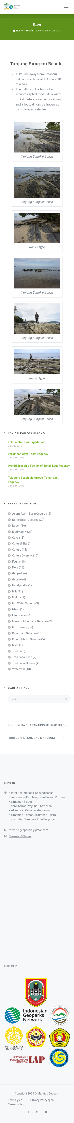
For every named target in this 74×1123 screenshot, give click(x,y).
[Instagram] (37, 1112)
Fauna (16, 561)
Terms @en (15, 1100)
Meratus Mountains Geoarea (30, 621)
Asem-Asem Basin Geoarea (29, 513)
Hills (14, 591)
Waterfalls (18, 669)
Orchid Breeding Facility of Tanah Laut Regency (39, 465)
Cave (15, 537)
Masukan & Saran (20, 836)
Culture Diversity (22, 555)
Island (16, 609)
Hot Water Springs (23, 603)
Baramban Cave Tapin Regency (28, 453)
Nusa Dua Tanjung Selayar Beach (42, 725)
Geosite (17, 579)
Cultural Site (19, 543)
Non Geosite (19, 627)
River (15, 645)
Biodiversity (19, 531)
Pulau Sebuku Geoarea (26, 639)
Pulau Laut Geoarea (24, 633)
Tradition (17, 651)
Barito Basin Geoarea (25, 519)
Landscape (19, 615)
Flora (15, 567)
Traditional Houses (23, 663)
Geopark (17, 573)
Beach (16, 525)
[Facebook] (28, 1112)
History (16, 597)
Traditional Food (22, 657)
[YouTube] (46, 1112)
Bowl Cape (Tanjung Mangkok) (32, 737)
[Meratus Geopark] (12, 7)
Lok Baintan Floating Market (26, 442)
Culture (16, 549)
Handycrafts (20, 585)
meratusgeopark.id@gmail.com (28, 830)
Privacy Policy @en (42, 1100)
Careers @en (16, 1104)
